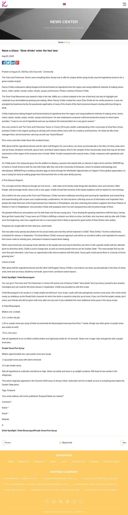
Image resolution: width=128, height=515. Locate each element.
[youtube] (67, 501)
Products (39, 462)
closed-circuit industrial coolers (99, 478)
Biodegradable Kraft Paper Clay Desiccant (96, 484)
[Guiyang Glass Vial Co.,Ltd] (5, 4)
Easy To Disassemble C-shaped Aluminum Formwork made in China (36, 484)
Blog (64, 462)
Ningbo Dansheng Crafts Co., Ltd (60, 478)
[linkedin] (54, 501)
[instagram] (74, 501)
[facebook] (47, 501)
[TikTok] (81, 501)
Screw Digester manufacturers (101, 490)
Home (61, 42)
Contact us (78, 462)
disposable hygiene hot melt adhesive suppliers (55, 490)
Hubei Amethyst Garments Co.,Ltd (21, 478)
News (53, 462)
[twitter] (60, 501)
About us (23, 462)
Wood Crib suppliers (15, 490)
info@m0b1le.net (79, 512)
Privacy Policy (112, 462)
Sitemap (94, 462)
